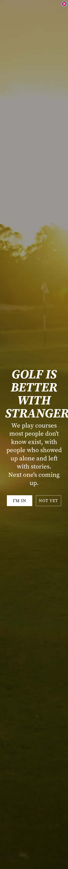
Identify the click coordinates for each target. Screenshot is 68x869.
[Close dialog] (64, 3)
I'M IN (19, 501)
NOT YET (48, 501)
